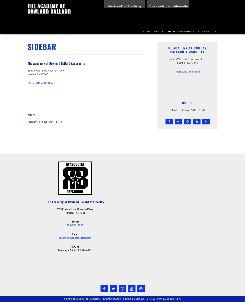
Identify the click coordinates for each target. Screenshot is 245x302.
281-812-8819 (75, 225)
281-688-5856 (44, 83)
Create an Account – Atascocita (168, 6)
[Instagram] (187, 121)
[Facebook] (169, 121)
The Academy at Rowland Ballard (49, 8)
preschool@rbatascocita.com (75, 237)
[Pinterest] (206, 121)
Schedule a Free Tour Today (125, 6)
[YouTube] (196, 121)
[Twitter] (178, 121)
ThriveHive (175, 298)
